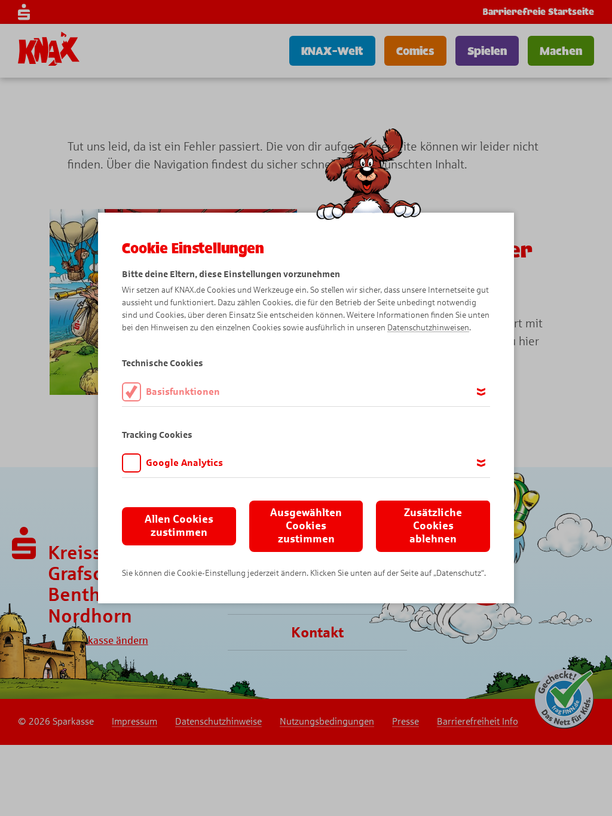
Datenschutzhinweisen (428, 327)
